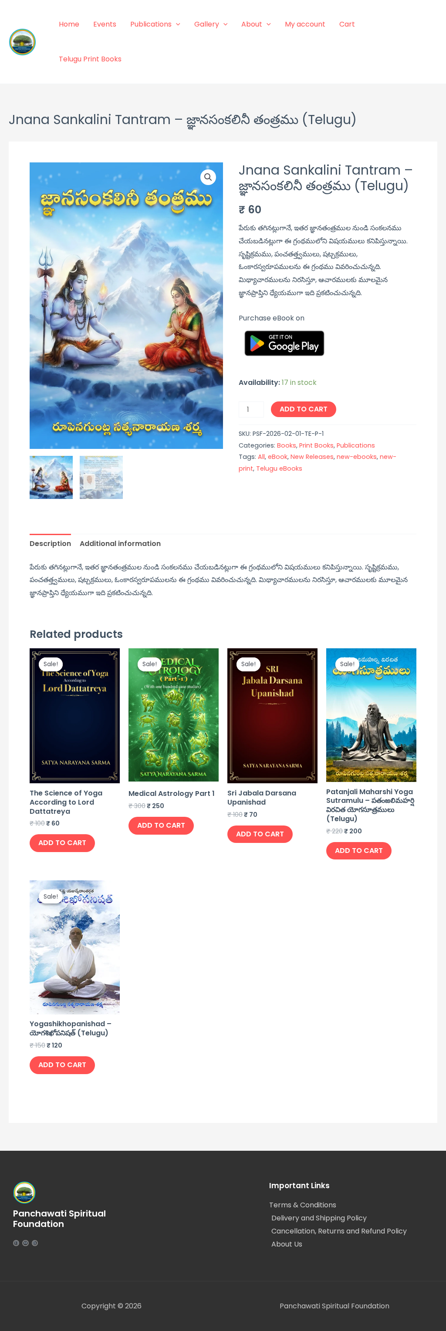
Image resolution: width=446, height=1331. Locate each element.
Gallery (206, 24)
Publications (151, 24)
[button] (208, 177)
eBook (277, 456)
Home (69, 24)
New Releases (312, 456)
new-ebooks (357, 456)
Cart (347, 24)
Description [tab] (50, 544)
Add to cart (304, 409)
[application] (176, 24)
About (251, 24)
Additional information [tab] (120, 544)
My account (305, 24)
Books (286, 445)
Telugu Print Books (90, 59)
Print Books (316, 445)
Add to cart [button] (62, 843)
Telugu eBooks (279, 468)
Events (104, 24)
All (261, 456)
